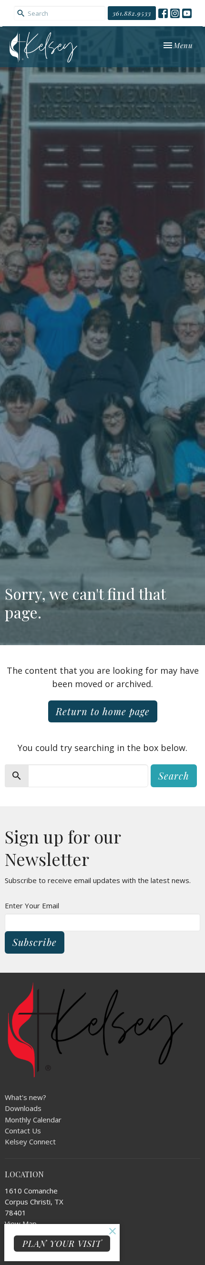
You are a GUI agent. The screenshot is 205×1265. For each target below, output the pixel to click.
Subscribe (34, 942)
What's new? (25, 1097)
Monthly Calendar (33, 1119)
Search (173, 775)
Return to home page (103, 711)
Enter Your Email (32, 905)
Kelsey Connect (30, 1141)
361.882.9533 (132, 13)
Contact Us (23, 1130)
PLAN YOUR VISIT (62, 1243)
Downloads (23, 1108)
